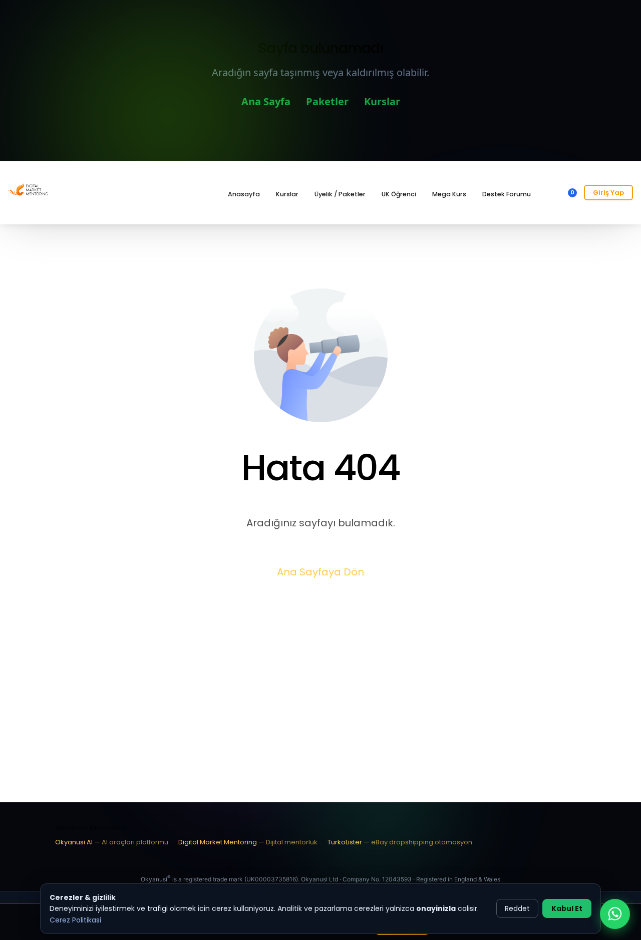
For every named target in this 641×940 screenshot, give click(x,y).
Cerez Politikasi (75, 920)
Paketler (327, 101)
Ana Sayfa (265, 101)
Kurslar (382, 101)
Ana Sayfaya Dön (320, 572)
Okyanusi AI (111, 842)
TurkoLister (400, 842)
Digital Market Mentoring (247, 842)
